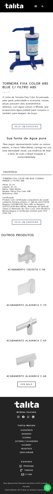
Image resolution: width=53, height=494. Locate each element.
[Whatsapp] (28, 416)
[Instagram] (18, 416)
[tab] (26, 172)
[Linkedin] (33, 416)
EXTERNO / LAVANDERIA (26, 441)
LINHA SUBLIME (26, 452)
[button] (36, 6)
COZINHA (26, 437)
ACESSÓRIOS (26, 430)
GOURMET (26, 445)
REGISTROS (26, 448)
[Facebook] (23, 416)
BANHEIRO (26, 433)
